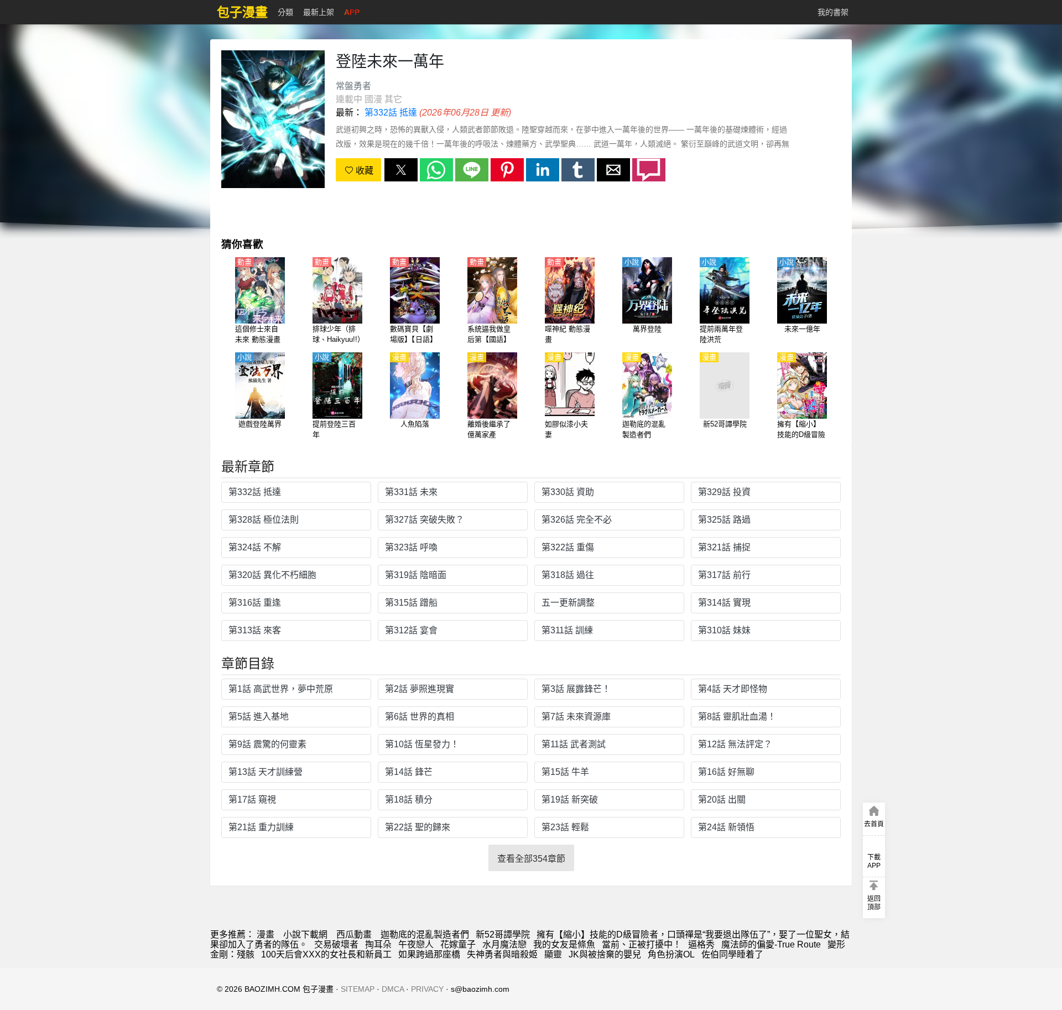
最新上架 (318, 12)
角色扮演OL (671, 954)
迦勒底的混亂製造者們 (425, 934)
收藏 (363, 170)
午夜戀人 (416, 944)
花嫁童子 (458, 944)
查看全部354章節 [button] (531, 858)
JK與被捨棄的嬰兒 (605, 954)
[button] (401, 169)
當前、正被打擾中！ (641, 944)
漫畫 (265, 934)
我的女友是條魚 (564, 944)
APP (352, 12)
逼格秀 (701, 944)
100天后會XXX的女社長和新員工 (326, 954)
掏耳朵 (378, 944)
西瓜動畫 (354, 934)
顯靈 (553, 954)
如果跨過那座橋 (429, 954)
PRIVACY (427, 989)
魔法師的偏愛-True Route (771, 944)
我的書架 (833, 12)
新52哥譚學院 (503, 934)
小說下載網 (305, 934)
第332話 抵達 (391, 112)
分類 (285, 12)
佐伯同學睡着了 (732, 954)
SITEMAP (357, 989)
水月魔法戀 (504, 944)
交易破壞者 (336, 944)
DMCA (393, 989)
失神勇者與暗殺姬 (502, 954)
